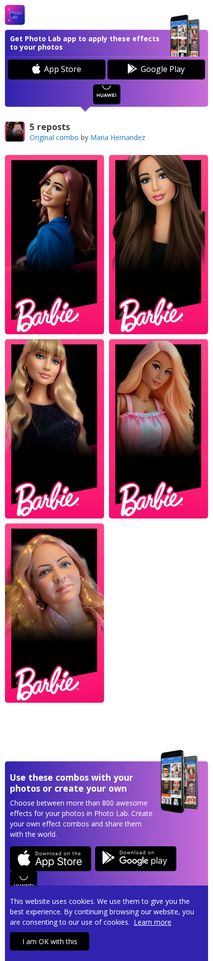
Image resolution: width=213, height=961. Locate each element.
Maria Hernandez (117, 137)
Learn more (152, 922)
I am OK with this (49, 941)
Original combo (54, 137)
